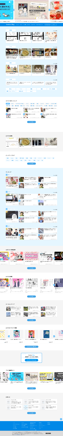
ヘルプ (40, 428)
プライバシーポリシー (42, 425)
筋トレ (30, 160)
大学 (35, 158)
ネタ (38, 160)
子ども (17, 160)
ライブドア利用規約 (17, 434)
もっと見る (55, 30)
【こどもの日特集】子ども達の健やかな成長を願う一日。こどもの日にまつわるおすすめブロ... (29, 21)
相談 (31, 158)
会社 (21, 160)
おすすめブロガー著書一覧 (31, 346)
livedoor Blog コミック (39, 24)
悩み (16, 158)
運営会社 (48, 422)
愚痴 (27, 158)
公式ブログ (28, 24)
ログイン (54, 24)
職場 (12, 160)
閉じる (48, 433)
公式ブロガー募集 (32, 428)
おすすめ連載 (23, 425)
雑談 (8, 158)
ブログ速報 (24, 24)
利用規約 (40, 422)
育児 (25, 160)
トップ (14, 422)
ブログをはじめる (47, 24)
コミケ (49, 158)
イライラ (40, 158)
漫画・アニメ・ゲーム (11, 91)
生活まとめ (21, 91)
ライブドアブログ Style (17, 20)
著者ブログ (6, 342)
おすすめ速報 (15, 428)
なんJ (31, 91)
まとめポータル (33, 24)
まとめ (12, 158)
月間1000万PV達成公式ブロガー (33, 423)
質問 (34, 160)
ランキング (17, 24)
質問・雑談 (22, 158)
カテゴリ (21, 24)
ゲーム (8, 160)
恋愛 (45, 158)
